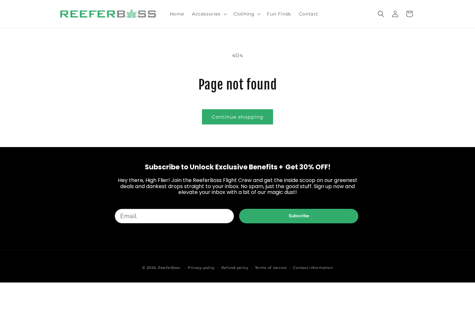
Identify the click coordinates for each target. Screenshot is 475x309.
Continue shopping (237, 117)
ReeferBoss (169, 267)
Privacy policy (201, 267)
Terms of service (271, 267)
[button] (208, 14)
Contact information (312, 267)
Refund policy (234, 267)
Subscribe (299, 216)
